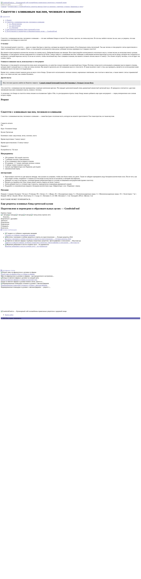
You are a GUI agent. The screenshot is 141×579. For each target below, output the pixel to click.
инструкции (15, 26)
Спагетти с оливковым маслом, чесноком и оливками (24, 22)
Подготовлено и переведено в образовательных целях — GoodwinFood (31, 31)
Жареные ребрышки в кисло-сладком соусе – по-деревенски (26, 246)
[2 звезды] (12, 215)
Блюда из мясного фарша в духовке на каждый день (19, 280)
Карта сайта (9, 315)
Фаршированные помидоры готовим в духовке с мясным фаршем (24, 285)
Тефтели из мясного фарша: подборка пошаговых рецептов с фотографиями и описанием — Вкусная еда (42, 242)
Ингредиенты (15, 24)
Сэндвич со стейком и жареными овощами (20, 235)
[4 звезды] (27, 215)
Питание (13, 27)
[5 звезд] (34, 215)
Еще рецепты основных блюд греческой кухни (22, 29)
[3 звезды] (19, 215)
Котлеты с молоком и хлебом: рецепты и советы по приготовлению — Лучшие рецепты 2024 (38, 239)
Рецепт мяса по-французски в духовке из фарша (18, 274)
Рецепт (8, 20)
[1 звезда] (4, 215)
